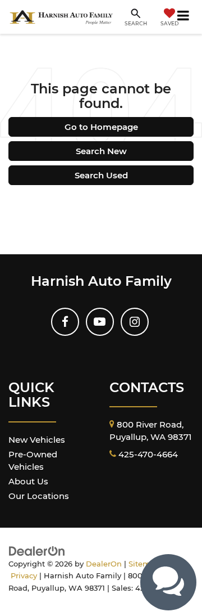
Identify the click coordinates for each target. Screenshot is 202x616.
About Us (28, 481)
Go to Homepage (101, 127)
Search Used (101, 175)
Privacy (24, 576)
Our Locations (38, 496)
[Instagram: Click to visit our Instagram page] (134, 322)
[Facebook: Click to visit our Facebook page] (65, 322)
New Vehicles (36, 439)
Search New (101, 151)
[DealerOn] (37, 550)
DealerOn (104, 564)
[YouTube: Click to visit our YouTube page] (100, 322)
